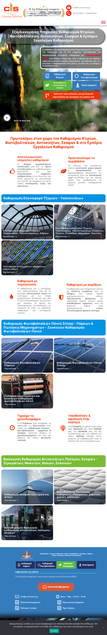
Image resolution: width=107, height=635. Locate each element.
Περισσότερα (9, 236)
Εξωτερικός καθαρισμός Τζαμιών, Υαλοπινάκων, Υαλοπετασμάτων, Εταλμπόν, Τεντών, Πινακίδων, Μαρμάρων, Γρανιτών (80, 231)
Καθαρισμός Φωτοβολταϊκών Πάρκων (22, 364)
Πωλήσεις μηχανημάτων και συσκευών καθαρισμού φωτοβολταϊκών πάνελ (22, 398)
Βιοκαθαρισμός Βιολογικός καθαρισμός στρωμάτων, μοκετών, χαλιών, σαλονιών (79, 494)
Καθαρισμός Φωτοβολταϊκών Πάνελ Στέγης (79, 364)
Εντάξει (54, 631)
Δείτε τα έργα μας (22, 120)
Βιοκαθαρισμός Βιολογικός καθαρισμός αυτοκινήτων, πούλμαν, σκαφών (26, 530)
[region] (53, 10)
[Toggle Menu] (103, 22)
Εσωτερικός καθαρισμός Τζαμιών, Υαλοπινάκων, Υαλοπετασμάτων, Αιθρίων (26, 232)
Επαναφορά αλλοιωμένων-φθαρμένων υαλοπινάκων (24, 267)
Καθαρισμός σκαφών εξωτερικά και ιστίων (26, 495)
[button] (73, 96)
